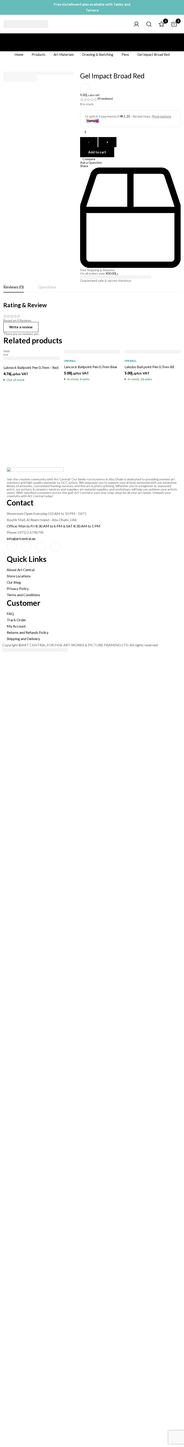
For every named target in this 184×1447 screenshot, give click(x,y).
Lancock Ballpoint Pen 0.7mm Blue (90, 367)
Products (38, 54)
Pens (125, 54)
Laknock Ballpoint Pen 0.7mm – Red (30, 367)
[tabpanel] (92, 318)
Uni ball (70, 360)
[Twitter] (41, 547)
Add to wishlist (85, 88)
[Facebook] (12, 547)
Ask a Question (91, 162)
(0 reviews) (105, 98)
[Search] (149, 24)
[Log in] (136, 24)
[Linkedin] (55, 547)
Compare (89, 159)
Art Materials (64, 54)
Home (19, 54)
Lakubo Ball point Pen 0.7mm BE (150, 367)
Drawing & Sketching (97, 54)
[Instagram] (26, 547)
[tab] (13, 287)
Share (84, 166)
